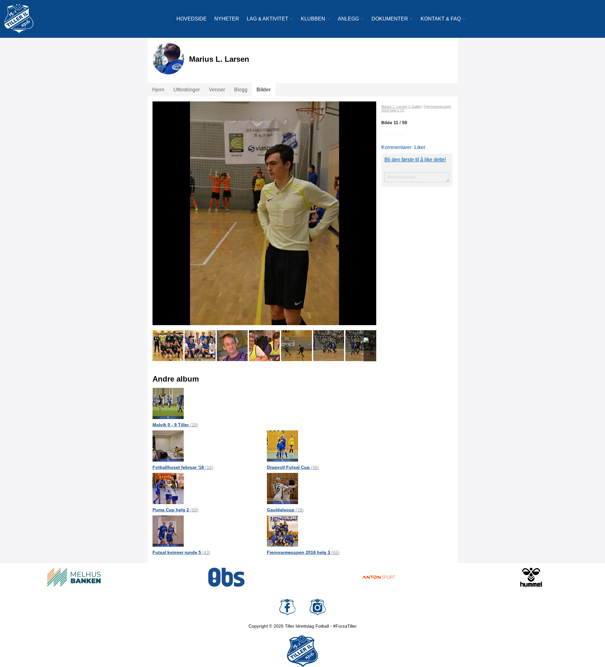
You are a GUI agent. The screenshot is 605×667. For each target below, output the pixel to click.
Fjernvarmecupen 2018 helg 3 (303, 552)
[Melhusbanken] (74, 577)
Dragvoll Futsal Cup (293, 467)
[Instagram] (317, 607)
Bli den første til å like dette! (415, 159)
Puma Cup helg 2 (176, 509)
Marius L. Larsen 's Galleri (401, 106)
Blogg (240, 89)
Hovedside (191, 18)
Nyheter (226, 18)
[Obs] (227, 577)
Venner (217, 89)
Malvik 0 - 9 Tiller (175, 424)
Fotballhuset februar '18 (183, 467)
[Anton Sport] (379, 577)
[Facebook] (287, 607)
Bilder (263, 89)
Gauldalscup (285, 509)
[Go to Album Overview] (168, 403)
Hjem (158, 89)
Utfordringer (186, 89)
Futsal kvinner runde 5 (181, 552)
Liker (419, 147)
